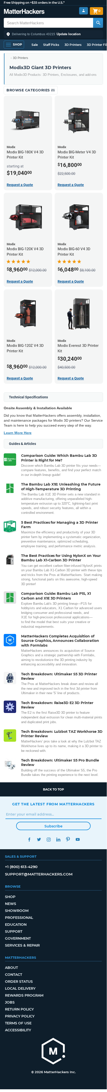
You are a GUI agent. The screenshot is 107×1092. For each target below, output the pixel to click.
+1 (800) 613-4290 (21, 866)
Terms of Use (18, 1023)
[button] (53, 34)
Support (13, 931)
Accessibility (18, 1030)
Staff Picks (51, 45)
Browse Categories (28, 90)
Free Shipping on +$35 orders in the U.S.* (34, 2)
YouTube (77, 839)
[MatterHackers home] (24, 12)
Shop (10, 897)
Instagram (48, 839)
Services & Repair (22, 945)
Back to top (53, 789)
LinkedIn (58, 839)
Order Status (19, 981)
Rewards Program (24, 995)
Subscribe (53, 826)
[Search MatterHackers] (98, 23)
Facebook (29, 839)
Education (16, 924)
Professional (19, 917)
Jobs (10, 1002)
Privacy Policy (20, 1016)
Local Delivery (20, 988)
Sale (35, 45)
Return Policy (19, 1009)
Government (18, 938)
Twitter (39, 839)
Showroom (17, 910)
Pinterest (68, 839)
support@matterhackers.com (38, 874)
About (11, 967)
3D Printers (73, 45)
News (10, 903)
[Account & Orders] (83, 11)
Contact (13, 974)
